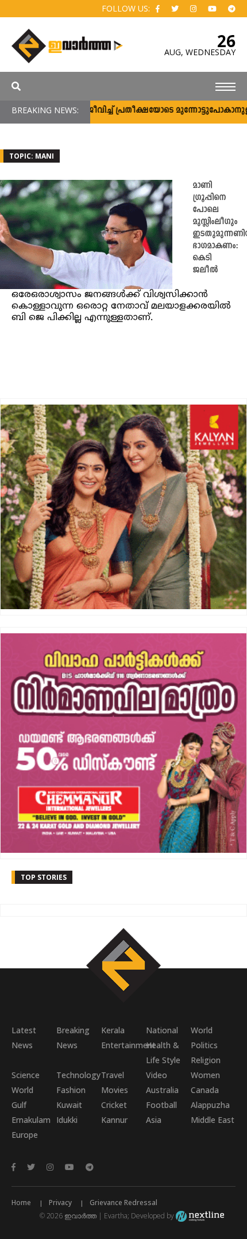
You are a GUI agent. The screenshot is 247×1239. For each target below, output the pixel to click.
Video (156, 1074)
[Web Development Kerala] (200, 1216)
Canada (205, 1089)
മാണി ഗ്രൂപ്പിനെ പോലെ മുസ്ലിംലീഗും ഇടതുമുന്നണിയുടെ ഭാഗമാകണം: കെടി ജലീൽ (219, 228)
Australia (162, 1089)
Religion (206, 1060)
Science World (25, 1082)
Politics (204, 1045)
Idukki (67, 1119)
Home (21, 1202)
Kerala (113, 1030)
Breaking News (73, 1038)
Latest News (23, 1038)
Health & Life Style (163, 1052)
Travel (112, 1074)
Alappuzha (210, 1104)
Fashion (71, 1089)
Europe (24, 1134)
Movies (114, 1089)
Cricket (114, 1104)
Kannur (114, 1119)
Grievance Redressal (123, 1202)
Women (205, 1074)
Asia (153, 1119)
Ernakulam (31, 1119)
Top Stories (44, 877)
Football (161, 1104)
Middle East (212, 1119)
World (202, 1030)
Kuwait (69, 1104)
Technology (78, 1074)
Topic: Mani (31, 156)
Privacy (60, 1202)
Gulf (18, 1104)
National (162, 1030)
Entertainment (123, 1045)
